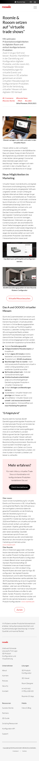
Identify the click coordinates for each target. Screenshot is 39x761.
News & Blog (26, 708)
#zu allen (28, 101)
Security (5, 686)
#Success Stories (9, 101)
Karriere (5, 675)
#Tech (20, 101)
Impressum (15, 751)
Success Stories (7, 708)
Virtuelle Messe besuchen (19, 298)
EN (31, 2)
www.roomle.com (27, 601)
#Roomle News (22, 98)
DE (35, 2)
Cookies (24, 751)
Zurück (20, 610)
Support (5, 734)
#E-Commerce (8, 98)
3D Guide (5, 718)
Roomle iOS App (28, 696)
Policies (5, 681)
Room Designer (27, 683)
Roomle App (21, 2)
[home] (6, 6)
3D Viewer (25, 678)
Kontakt (5, 691)
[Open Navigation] (33, 7)
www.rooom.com (9, 545)
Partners (5, 713)
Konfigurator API (8, 728)
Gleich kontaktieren (19, 487)
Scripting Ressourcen (10, 723)
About (4, 670)
